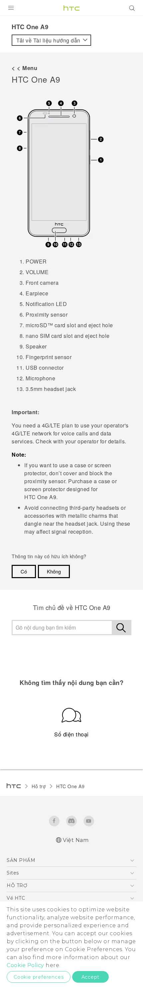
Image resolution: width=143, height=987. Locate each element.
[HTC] (71, 8)
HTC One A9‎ (70, 786)
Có (24, 571)
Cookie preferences (39, 977)
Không (54, 571)
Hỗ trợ (39, 786)
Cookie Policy (25, 965)
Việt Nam (75, 840)
